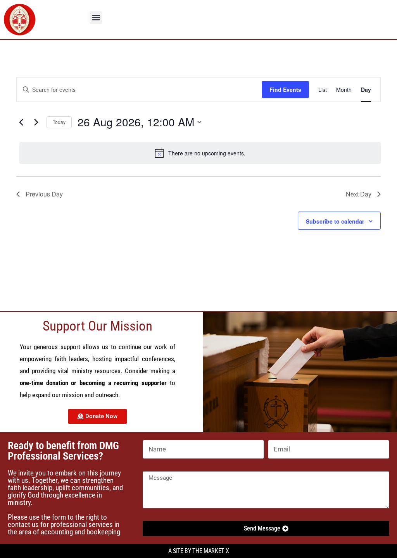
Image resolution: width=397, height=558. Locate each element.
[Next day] (36, 122)
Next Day (358, 193)
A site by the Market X (198, 551)
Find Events (285, 89)
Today (59, 122)
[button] (96, 17)
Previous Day (44, 193)
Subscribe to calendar (335, 221)
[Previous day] (21, 122)
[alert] (200, 153)
